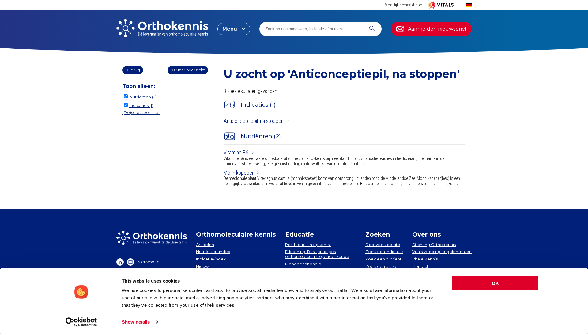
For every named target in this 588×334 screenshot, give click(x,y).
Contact (420, 266)
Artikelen (205, 244)
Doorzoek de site (382, 244)
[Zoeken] (372, 29)
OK (495, 283)
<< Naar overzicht (188, 69)
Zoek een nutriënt (383, 258)
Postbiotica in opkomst (308, 244)
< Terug (133, 69)
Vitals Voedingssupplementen (442, 251)
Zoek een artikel (381, 266)
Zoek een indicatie (384, 251)
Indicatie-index (211, 258)
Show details (136, 322)
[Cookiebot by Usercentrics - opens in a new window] (81, 322)
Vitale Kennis (425, 258)
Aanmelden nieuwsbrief (437, 29)
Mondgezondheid (303, 263)
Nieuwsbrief (149, 261)
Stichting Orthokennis (434, 244)
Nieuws (203, 266)
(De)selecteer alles (141, 112)
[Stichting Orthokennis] (162, 29)
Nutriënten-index (213, 251)
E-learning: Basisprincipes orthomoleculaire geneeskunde (317, 254)
